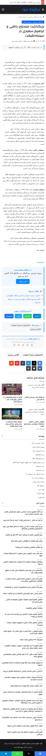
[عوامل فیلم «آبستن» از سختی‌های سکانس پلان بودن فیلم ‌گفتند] (12, 414)
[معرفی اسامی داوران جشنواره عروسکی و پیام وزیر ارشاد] (34, 414)
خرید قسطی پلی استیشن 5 (35, 474)
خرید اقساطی (39, 455)
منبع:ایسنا (40, 262)
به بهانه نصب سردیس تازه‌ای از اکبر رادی (34, 398)
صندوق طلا (40, 485)
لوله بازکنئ (40, 493)
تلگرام (37, 316)
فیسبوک (9, 316)
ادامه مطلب (22, 281)
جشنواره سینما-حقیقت (32, 355)
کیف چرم (41, 489)
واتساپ (27, 316)
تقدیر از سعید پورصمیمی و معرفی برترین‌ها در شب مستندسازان (12, 399)
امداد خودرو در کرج (38, 443)
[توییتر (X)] (34, 363)
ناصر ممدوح (13, 355)
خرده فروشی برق (38, 451)
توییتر (18, 316)
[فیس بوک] (39, 363)
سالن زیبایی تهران (38, 482)
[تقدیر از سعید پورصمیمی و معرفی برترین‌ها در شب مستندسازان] (12, 389)
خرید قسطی (40, 466)
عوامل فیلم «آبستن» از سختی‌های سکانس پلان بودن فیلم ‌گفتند (14, 424)
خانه (41, 17)
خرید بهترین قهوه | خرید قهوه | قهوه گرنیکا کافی (28, 462)
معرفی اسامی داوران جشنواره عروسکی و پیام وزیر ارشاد (34, 424)
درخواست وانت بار (38, 478)
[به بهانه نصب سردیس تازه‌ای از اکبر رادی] (34, 389)
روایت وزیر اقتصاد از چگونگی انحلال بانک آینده (25, 2)
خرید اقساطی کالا (38, 458)
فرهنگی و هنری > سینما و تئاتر (28, 17)
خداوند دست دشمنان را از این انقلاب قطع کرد (23, 295)
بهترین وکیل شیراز (38, 447)
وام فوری (41, 497)
